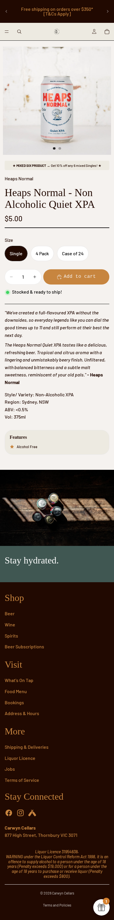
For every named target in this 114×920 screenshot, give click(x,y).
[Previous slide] (6, 11)
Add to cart (80, 276)
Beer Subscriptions (24, 646)
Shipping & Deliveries (27, 747)
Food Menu (16, 691)
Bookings (14, 702)
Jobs (10, 769)
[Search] (19, 31)
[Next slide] (107, 11)
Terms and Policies (57, 905)
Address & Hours (22, 713)
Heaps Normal (19, 178)
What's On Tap (19, 680)
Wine (10, 624)
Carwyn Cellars (63, 893)
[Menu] (6, 31)
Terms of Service (22, 780)
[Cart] (107, 31)
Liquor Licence (20, 758)
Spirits (11, 635)
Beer (10, 613)
